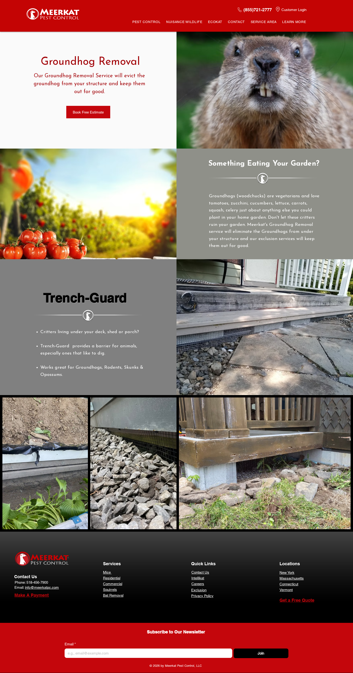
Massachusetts (292, 578)
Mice (107, 572)
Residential (111, 578)
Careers (197, 584)
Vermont (286, 590)
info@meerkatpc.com (42, 587)
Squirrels (110, 590)
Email (70, 644)
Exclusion (199, 590)
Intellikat (197, 578)
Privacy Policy (202, 596)
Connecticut (289, 584)
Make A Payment (31, 595)
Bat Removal (113, 595)
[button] (146, 22)
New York (287, 573)
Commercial (112, 584)
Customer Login (293, 10)
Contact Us (25, 576)
